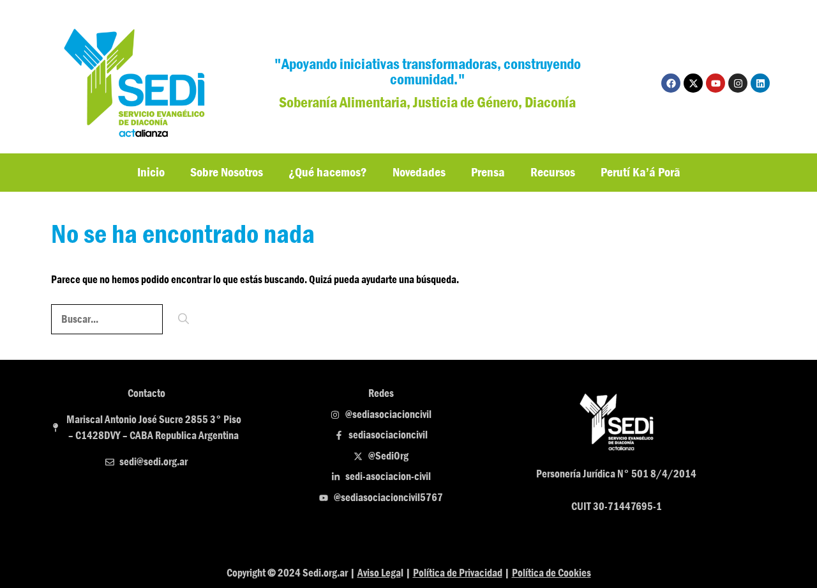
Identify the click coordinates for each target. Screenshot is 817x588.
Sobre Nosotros (226, 172)
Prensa (488, 172)
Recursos (552, 172)
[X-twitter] (693, 83)
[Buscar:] (108, 319)
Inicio (151, 172)
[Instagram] (737, 83)
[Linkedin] (760, 83)
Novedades (419, 172)
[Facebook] (670, 83)
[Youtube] (715, 83)
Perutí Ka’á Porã (640, 172)
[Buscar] (183, 319)
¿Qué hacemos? (328, 172)
